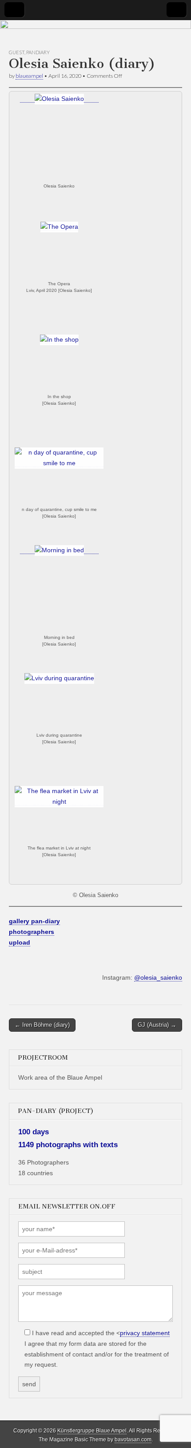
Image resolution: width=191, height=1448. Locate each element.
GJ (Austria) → (157, 1024)
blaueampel (29, 75)
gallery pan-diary (34, 921)
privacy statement (145, 1332)
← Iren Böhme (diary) (42, 1024)
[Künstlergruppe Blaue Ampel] (95, 34)
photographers (31, 931)
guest (16, 52)
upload (19, 942)
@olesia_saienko (158, 977)
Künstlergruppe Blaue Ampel (92, 1431)
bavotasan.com (133, 1439)
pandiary (38, 52)
